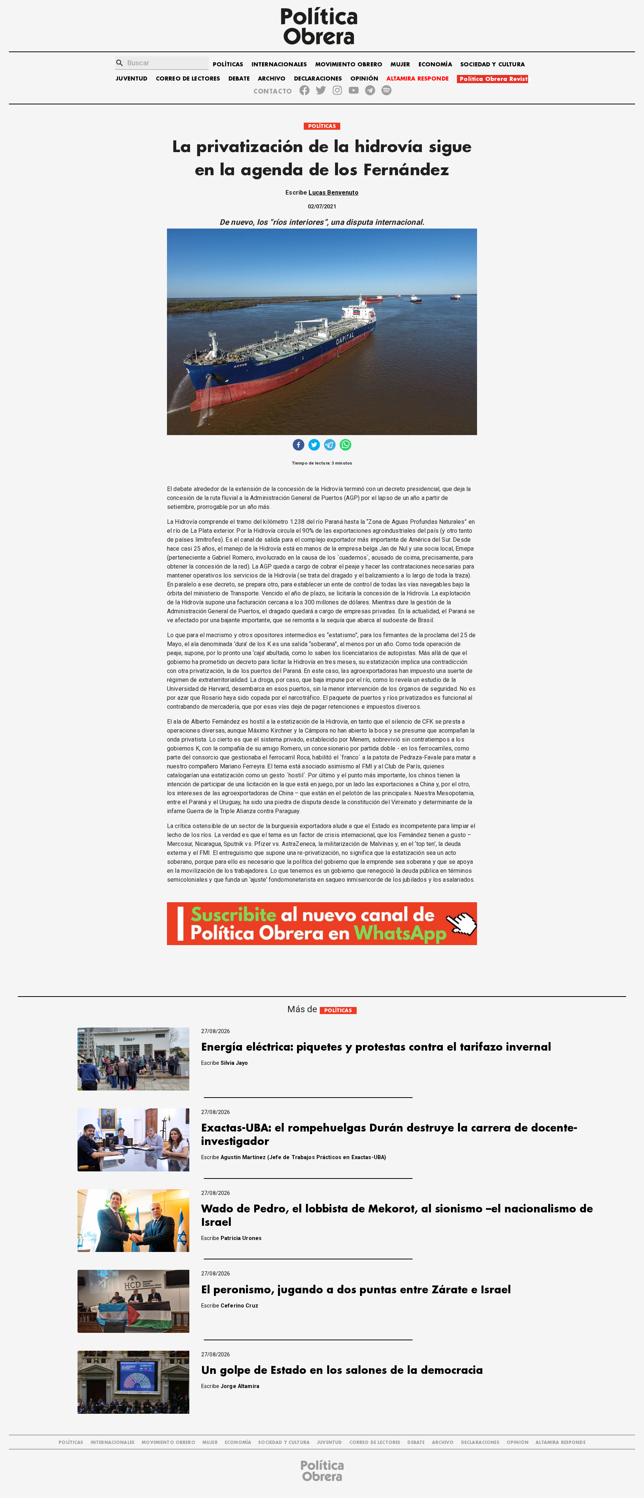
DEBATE (239, 79)
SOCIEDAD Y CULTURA (492, 64)
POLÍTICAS (228, 64)
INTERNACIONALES (279, 64)
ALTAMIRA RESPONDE (417, 79)
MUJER (400, 64)
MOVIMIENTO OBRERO (349, 64)
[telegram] (330, 446)
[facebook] (298, 446)
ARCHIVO (271, 79)
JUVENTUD (131, 79)
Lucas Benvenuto (333, 192)
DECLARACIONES (318, 79)
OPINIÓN (364, 79)
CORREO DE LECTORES (188, 79)
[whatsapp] (345, 446)
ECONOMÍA (435, 64)
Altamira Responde (560, 1443)
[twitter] (314, 446)
